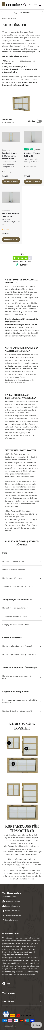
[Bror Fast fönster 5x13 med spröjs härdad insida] (11, 137)
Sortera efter (7, 119)
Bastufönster (12, 18)
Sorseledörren (11, 1026)
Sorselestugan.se (12, 901)
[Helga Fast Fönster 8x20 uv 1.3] (11, 197)
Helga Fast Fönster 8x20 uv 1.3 (10, 214)
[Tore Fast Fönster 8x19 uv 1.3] (33, 137)
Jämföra (31, 121)
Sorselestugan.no (12, 906)
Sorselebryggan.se (13, 915)
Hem (4, 18)
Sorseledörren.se (12, 911)
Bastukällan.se (11, 920)
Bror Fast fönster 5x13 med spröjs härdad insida (9, 156)
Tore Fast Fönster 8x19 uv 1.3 (32, 154)
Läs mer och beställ (11, 182)
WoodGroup (10, 897)
